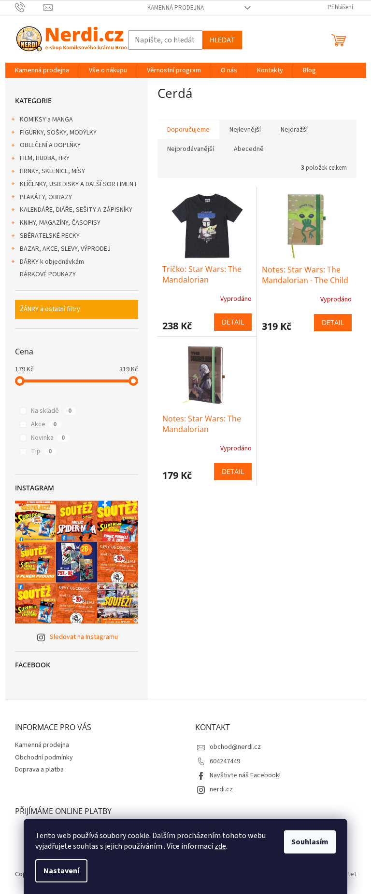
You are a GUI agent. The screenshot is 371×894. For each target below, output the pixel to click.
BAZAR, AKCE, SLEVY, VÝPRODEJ (65, 249)
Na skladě (51, 411)
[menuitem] (42, 70)
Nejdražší (294, 130)
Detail (233, 321)
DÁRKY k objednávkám (52, 262)
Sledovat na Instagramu (84, 637)
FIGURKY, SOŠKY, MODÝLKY (58, 132)
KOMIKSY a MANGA (46, 119)
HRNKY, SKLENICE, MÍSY (52, 171)
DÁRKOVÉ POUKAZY (48, 274)
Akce (44, 424)
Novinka (48, 438)
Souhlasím (309, 842)
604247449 (225, 761)
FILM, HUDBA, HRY (45, 158)
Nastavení (61, 871)
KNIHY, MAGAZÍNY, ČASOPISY (60, 223)
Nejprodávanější (190, 149)
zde (220, 846)
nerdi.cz (221, 789)
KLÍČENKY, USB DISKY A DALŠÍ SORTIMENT (79, 184)
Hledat (222, 39)
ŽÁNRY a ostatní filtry (50, 309)
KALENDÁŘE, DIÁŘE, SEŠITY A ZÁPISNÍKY (76, 210)
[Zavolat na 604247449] (29, 7)
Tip (41, 451)
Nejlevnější (245, 130)
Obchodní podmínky (44, 757)
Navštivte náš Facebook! (245, 775)
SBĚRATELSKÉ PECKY (50, 236)
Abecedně (249, 149)
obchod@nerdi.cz (235, 747)
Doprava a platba (39, 769)
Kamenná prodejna (175, 7)
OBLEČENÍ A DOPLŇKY (50, 145)
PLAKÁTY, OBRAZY (46, 197)
